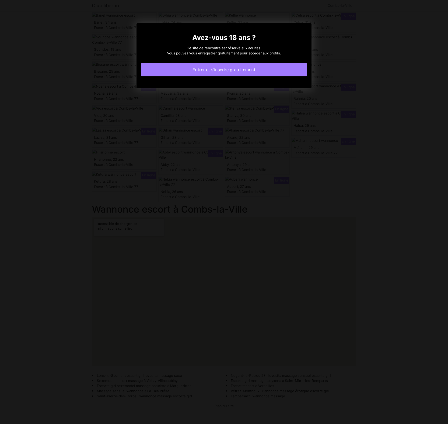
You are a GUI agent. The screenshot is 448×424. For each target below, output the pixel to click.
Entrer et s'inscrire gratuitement (224, 69)
